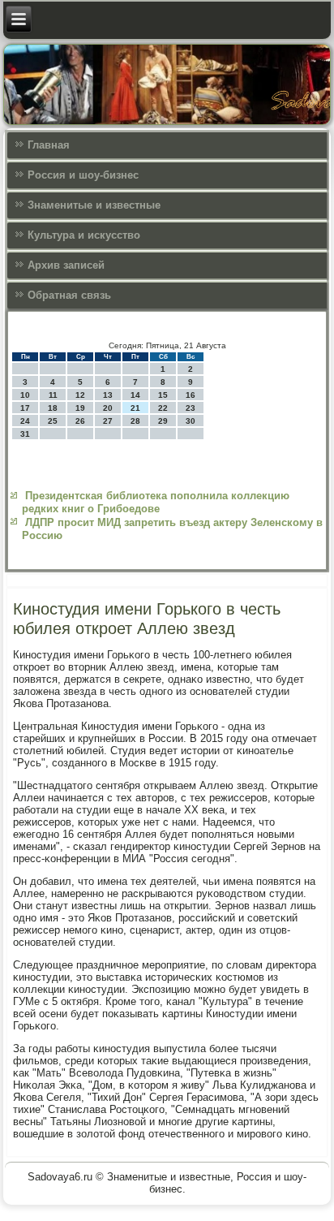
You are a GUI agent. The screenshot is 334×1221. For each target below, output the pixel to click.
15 (163, 394)
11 (53, 394)
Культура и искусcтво (84, 235)
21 (135, 407)
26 (80, 420)
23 (190, 407)
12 (80, 394)
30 (190, 420)
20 (108, 407)
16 (190, 394)
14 (135, 394)
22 (163, 407)
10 (25, 394)
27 (108, 420)
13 (108, 394)
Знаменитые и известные (94, 205)
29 (163, 420)
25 (53, 420)
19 (80, 407)
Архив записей (66, 265)
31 (25, 433)
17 (25, 407)
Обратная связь (69, 295)
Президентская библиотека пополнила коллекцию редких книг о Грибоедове (155, 502)
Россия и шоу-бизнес (83, 175)
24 (25, 420)
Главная (49, 145)
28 (135, 420)
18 (53, 407)
